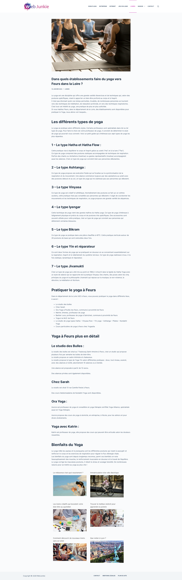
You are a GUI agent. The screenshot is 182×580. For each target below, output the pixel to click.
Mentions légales (109, 575)
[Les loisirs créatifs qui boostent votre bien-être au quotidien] (70, 520)
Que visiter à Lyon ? (98, 538)
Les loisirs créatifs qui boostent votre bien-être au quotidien (68, 505)
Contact (151, 6)
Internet (113, 6)
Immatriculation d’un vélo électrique (104, 473)
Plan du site (122, 575)
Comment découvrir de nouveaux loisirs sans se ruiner (69, 539)
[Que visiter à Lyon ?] (107, 551)
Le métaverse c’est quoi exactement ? (68, 473)
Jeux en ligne (123, 6)
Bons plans (92, 6)
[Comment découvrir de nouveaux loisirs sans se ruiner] (70, 552)
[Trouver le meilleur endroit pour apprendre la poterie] (107, 518)
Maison (140, 6)
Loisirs (132, 6)
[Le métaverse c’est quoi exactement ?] (70, 485)
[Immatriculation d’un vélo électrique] (107, 486)
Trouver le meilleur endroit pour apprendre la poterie (102, 505)
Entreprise (103, 6)
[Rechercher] (158, 6)
